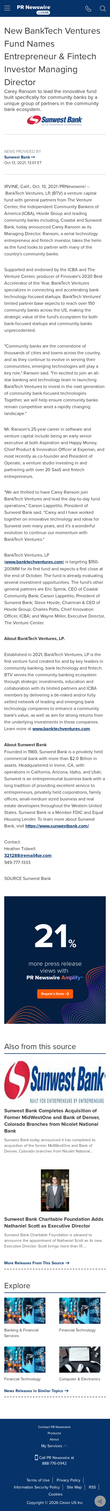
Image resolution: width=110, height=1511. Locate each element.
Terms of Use (38, 1480)
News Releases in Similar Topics (33, 1391)
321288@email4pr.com (28, 855)
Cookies (56, 1494)
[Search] (103, 8)
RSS (92, 1487)
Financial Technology (77, 1330)
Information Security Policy (37, 1487)
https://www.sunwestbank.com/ (57, 826)
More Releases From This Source (34, 1263)
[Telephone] (88, 8)
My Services (52, 1446)
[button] (55, 120)
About (54, 1439)
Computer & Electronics (79, 1379)
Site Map (74, 1487)
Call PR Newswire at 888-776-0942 (56, 1460)
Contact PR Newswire (54, 1426)
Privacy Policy (68, 1480)
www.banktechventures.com (34, 562)
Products (54, 1433)
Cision (65, 1502)
